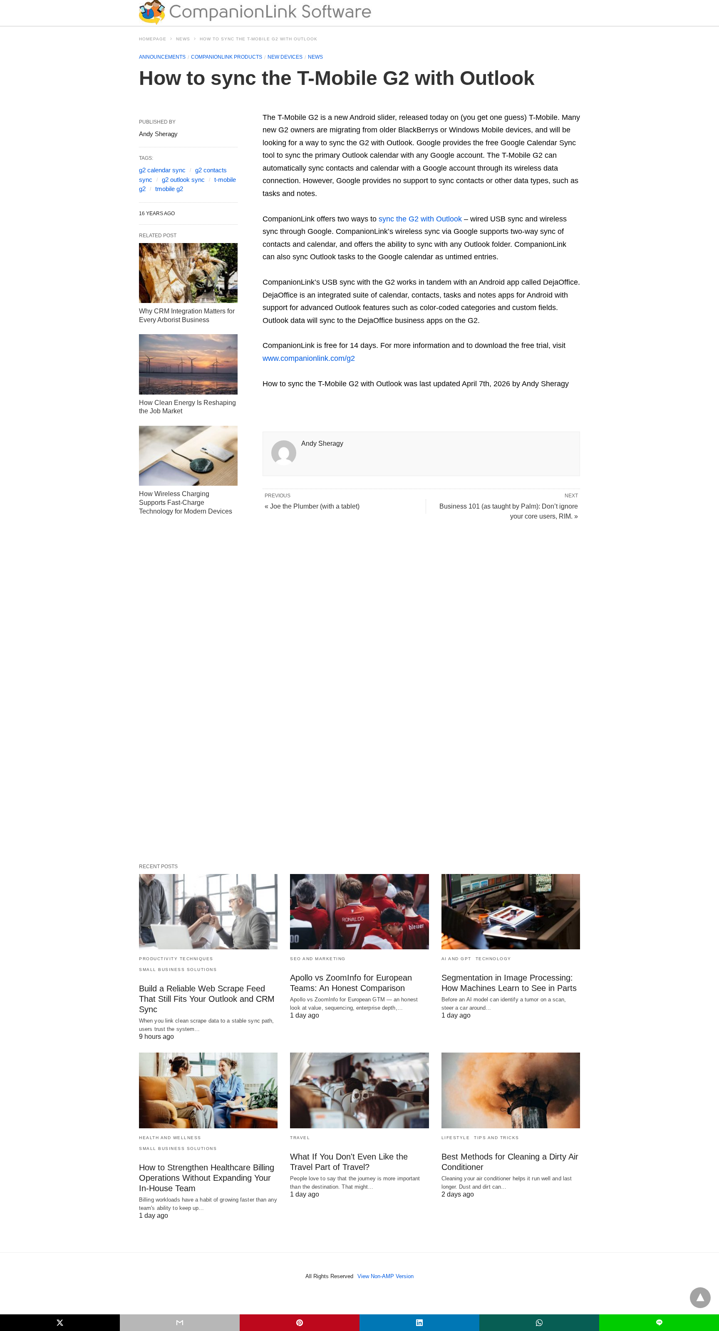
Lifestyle (455, 1137)
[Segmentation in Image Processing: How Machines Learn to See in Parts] (510, 911)
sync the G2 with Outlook (420, 219)
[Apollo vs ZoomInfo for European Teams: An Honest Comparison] (359, 911)
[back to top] (700, 1297)
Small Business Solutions (178, 969)
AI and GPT (456, 958)
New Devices (285, 57)
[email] (180, 1322)
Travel (300, 1137)
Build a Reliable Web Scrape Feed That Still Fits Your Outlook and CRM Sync (207, 999)
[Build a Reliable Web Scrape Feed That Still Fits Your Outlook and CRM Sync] (208, 911)
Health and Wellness (170, 1137)
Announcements (162, 57)
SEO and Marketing (318, 958)
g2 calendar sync (162, 170)
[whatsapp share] (539, 1322)
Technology (493, 958)
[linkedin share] (419, 1322)
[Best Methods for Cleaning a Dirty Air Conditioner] (510, 1090)
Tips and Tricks (496, 1137)
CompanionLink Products (226, 57)
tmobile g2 (169, 188)
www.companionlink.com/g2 (309, 358)
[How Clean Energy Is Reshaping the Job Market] (188, 364)
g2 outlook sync (183, 179)
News (183, 39)
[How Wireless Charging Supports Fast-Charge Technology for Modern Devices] (188, 456)
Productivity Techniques (176, 958)
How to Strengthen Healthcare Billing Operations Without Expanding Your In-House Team (206, 1178)
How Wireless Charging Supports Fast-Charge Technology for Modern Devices (185, 502)
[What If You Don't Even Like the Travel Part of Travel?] (359, 1090)
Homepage (152, 39)
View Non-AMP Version (385, 1276)
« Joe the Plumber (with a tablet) (312, 506)
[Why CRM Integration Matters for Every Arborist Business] (188, 273)
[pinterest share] (300, 1322)
